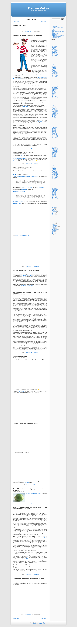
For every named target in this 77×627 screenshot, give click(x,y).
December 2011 (55, 97)
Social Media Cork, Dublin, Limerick (58, 31)
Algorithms (54, 207)
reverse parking (24, 189)
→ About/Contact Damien (56, 36)
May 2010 (54, 117)
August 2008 (54, 139)
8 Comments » (36, 163)
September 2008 (55, 138)
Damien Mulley (38, 8)
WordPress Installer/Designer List (58, 35)
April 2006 (54, 169)
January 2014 (54, 71)
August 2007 (54, 152)
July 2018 (54, 47)
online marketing (55, 226)
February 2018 (54, 48)
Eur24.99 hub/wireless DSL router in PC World (26, 270)
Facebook (54, 214)
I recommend (54, 26)
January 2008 (54, 147)
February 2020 (54, 43)
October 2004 (54, 188)
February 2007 (54, 158)
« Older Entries (16, 21)
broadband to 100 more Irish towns (39, 539)
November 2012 (55, 86)
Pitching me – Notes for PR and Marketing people (57, 28)
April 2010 (54, 118)
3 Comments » (36, 352)
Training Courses (55, 33)
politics (53, 228)
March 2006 (54, 170)
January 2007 (54, 159)
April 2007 (54, 156)
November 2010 (55, 111)
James (14, 160)
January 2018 (54, 49)
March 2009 (54, 132)
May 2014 (54, 67)
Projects (53, 29)
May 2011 (54, 105)
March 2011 (54, 107)
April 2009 (54, 131)
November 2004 (55, 187)
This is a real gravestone (18, 201)
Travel (53, 232)
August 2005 (54, 177)
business (53, 210)
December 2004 (55, 186)
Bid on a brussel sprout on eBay (33, 493)
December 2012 (55, 85)
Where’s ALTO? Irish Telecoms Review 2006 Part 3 (27, 35)
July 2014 (54, 65)
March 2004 (54, 195)
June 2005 (54, 179)
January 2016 (54, 53)
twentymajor (54, 235)
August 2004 (54, 190)
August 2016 (54, 52)
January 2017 (54, 51)
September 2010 (55, 113)
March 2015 (54, 56)
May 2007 (54, 155)
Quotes (53, 30)
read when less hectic (27, 187)
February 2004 (54, 196)
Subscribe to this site (55, 37)
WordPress (45, 622)
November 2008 (55, 136)
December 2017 (55, 50)
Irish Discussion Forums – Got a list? (23, 152)
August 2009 (54, 127)
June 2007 (54, 154)
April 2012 (54, 93)
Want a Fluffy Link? (55, 34)
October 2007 (54, 150)
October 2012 (54, 87)
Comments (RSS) (42, 623)
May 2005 (54, 180)
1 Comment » (36, 288)
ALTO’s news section (20, 80)
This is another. (41, 187)
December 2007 (55, 148)
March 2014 (54, 69)
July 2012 (54, 90)
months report (40, 121)
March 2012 (54, 94)
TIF (30, 529)
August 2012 (54, 89)
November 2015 (55, 54)
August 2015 (54, 55)
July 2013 (54, 77)
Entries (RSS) (34, 623)
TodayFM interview (28, 558)
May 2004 (54, 193)
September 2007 (55, 151)
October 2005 (54, 175)
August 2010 (54, 114)
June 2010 (54, 116)
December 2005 (55, 173)
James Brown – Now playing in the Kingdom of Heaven (29, 578)
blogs (26, 31)
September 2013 (55, 75)
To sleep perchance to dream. (19, 191)
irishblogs (29, 31)
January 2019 (54, 46)
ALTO (32, 39)
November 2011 (55, 98)
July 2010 (54, 115)
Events (53, 213)
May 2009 (54, 130)
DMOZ (22, 155)
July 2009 (54, 128)
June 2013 (54, 78)
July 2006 (54, 166)
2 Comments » (36, 148)
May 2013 (54, 79)
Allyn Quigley (21, 391)
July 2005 (54, 178)
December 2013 (55, 72)
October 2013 (54, 74)
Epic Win (53, 212)
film (52, 215)
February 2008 (54, 146)
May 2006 (54, 168)
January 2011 (54, 109)
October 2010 (54, 112)
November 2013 (55, 73)
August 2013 (54, 76)
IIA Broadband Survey (19, 25)
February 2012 (54, 95)
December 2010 (55, 110)
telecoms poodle (25, 106)
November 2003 (55, 199)
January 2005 (54, 185)
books (53, 209)
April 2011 (54, 106)
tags (53, 32)
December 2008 (55, 135)
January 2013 (54, 84)
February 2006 (54, 171)
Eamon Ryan (54, 211)
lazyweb (53, 223)
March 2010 (54, 119)
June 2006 (54, 167)
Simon (42, 481)
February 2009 (54, 133)
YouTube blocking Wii (18, 264)
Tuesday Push (54, 233)
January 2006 (54, 172)
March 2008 (54, 145)
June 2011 (54, 104)
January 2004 (54, 197)
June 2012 (54, 91)
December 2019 (55, 45)
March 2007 (54, 157)
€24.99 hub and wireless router (26, 275)
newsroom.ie (54, 225)
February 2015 (54, 57)
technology (54, 230)
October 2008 (54, 137)
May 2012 (54, 92)
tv (52, 234)
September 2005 (55, 176)
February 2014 (54, 70)
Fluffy (53, 216)
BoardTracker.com (25, 156)
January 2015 (54, 58)
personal (53, 227)
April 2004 (54, 194)
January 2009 (54, 134)
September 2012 (55, 88)
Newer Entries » (44, 21)
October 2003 (54, 200)
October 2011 (54, 99)
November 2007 (55, 149)
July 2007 (54, 153)
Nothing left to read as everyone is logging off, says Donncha (25, 176)
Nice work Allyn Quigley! (20, 356)
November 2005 (55, 174)
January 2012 (54, 96)
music (53, 224)
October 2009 (54, 125)
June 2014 (54, 66)
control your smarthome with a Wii (22, 235)
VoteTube (27, 482)
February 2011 (54, 108)
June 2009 (54, 129)
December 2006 (55, 160)
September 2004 (55, 189)
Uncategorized (54, 236)
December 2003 (55, 198)
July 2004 (54, 191)
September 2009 (55, 126)
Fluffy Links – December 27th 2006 (23, 167)
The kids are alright (17, 203)
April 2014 (54, 68)
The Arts (53, 231)
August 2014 (54, 64)
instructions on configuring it (27, 285)
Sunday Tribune (55, 229)
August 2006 (54, 165)
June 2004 (54, 192)
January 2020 (54, 44)
